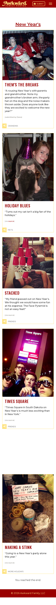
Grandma (13, 126)
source (11, 221)
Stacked (12, 293)
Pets (10, 230)
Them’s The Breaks (21, 85)
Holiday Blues (17, 206)
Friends (12, 321)
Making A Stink (18, 547)
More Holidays (15, 571)
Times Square (17, 401)
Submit (40, 4)
